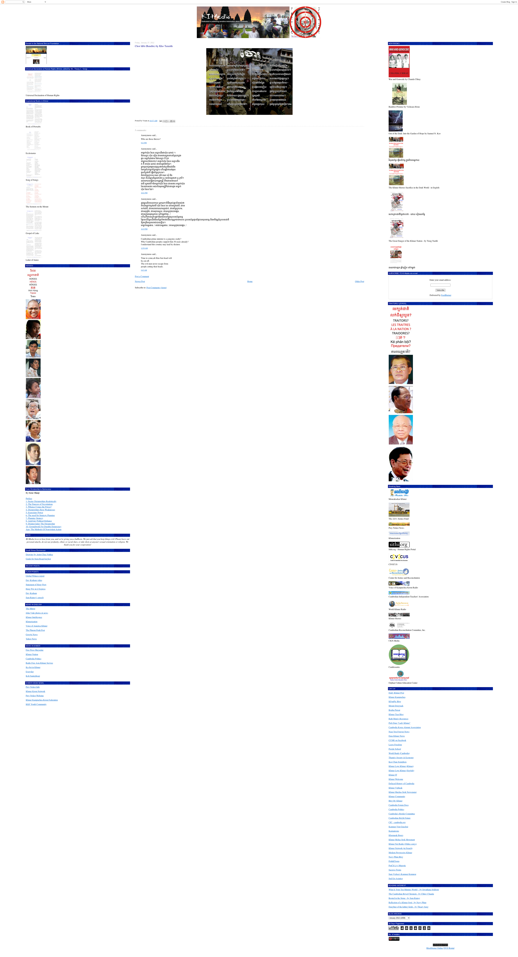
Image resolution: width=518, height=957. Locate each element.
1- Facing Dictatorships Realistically (41, 501)
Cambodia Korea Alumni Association (405, 727)
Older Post (359, 281)
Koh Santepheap (33, 675)
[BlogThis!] (166, 121)
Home (250, 281)
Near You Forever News (399, 731)
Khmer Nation (32, 654)
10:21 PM (144, 193)
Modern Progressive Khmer (400, 852)
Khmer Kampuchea (397, 697)
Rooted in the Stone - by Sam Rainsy (404, 898)
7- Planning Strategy (34, 518)
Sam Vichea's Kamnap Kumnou (402, 874)
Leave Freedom (395, 744)
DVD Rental (449, 948)
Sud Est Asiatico (396, 878)
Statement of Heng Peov (36, 584)
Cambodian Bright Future (399, 818)
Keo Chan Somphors (398, 761)
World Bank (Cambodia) (399, 753)
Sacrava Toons (395, 869)
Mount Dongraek (396, 705)
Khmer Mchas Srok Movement (402, 839)
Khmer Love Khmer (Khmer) (401, 766)
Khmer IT (393, 774)
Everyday (30, 671)
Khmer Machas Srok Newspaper (403, 792)
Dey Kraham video (34, 580)
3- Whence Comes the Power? (39, 506)
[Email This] (163, 121)
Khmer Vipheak (395, 787)
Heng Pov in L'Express (35, 588)
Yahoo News (31, 638)
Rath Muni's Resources (398, 718)
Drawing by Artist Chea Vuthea (39, 554)
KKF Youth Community (36, 704)
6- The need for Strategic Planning (40, 515)
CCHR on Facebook (397, 740)
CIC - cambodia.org (397, 822)
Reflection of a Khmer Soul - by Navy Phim (407, 902)
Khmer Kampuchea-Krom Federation (42, 699)
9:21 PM (144, 143)
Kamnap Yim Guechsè (398, 826)
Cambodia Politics (33, 658)
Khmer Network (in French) (401, 848)
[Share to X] (169, 121)
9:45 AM (144, 270)
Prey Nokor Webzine (35, 695)
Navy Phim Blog (396, 856)
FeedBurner (446, 295)
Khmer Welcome (396, 779)
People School (395, 748)
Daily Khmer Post (396, 692)
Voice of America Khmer (36, 625)
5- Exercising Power (34, 512)
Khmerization (31, 621)
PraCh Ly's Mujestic (397, 865)
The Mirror (30, 608)
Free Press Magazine (34, 650)
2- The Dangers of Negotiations (39, 504)
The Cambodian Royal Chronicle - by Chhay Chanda (411, 893)
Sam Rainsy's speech (35, 597)
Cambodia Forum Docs (399, 805)
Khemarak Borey (396, 835)
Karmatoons (394, 830)
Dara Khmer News (397, 735)
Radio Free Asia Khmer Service (39, 662)
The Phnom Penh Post (35, 630)
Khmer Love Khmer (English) (401, 770)
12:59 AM (144, 248)
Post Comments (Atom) (156, 287)
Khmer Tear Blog (396, 714)
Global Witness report (35, 575)
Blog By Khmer (395, 800)
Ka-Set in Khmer (33, 667)
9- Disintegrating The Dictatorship (40, 523)
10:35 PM (144, 229)
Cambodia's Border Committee (402, 813)
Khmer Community (397, 796)
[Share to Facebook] (171, 121)
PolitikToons (394, 861)
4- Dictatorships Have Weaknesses (40, 509)
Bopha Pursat (394, 710)
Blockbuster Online (434, 948)
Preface (29, 498)
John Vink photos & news (37, 612)
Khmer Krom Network (35, 691)
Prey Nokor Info (33, 686)
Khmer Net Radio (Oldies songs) (403, 843)
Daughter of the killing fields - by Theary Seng (408, 906)
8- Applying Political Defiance (39, 520)
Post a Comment (142, 276)
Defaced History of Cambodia (401, 783)
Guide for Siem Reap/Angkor (38, 558)
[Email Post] (160, 120)
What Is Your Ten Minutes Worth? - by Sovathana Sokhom (414, 889)
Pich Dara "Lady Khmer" (399, 723)
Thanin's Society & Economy (401, 757)
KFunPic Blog (395, 701)
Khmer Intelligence (34, 617)
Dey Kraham (31, 593)
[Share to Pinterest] (174, 121)
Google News (32, 634)
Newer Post (140, 281)
